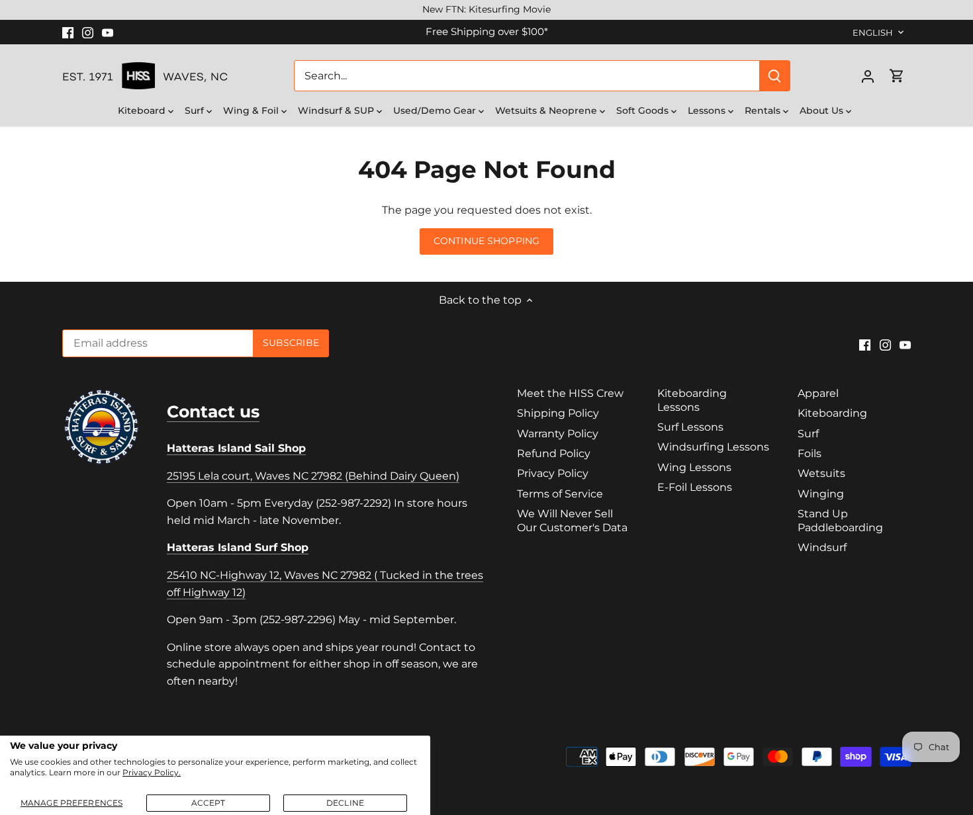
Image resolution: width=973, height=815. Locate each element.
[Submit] (774, 76)
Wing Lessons (694, 467)
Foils (809, 453)
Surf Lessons (690, 427)
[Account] (867, 76)
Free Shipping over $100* (487, 31)
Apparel (818, 393)
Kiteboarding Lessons (692, 400)
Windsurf (822, 547)
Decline (345, 803)
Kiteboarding (832, 413)
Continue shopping (486, 241)
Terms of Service (560, 494)
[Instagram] (87, 31)
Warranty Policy (557, 433)
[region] (486, 10)
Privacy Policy (552, 473)
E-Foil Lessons (694, 487)
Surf (808, 433)
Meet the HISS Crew (570, 393)
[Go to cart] (897, 76)
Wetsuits (821, 473)
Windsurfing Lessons (713, 447)
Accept (208, 803)
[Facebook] (67, 31)
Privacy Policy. (151, 772)
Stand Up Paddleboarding (840, 520)
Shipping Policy (558, 413)
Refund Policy (553, 453)
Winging (821, 494)
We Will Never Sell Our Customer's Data (572, 520)
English (873, 32)
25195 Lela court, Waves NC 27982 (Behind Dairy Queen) (313, 476)
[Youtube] (107, 31)
